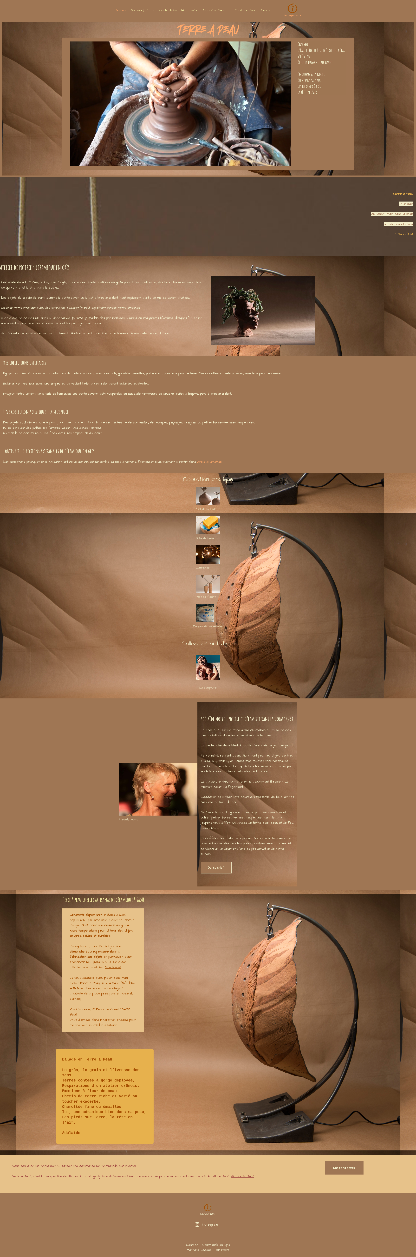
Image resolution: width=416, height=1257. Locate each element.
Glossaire (222, 1250)
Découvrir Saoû (213, 10)
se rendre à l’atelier (102, 1025)
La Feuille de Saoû (243, 10)
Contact (267, 10)
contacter (48, 1166)
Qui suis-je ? (139, 10)
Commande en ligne (216, 1245)
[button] (153, 10)
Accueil (121, 10)
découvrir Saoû (242, 1176)
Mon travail (189, 10)
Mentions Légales (199, 1250)
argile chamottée (209, 462)
